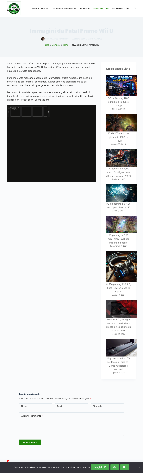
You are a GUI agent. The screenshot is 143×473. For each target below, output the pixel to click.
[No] (139, 467)
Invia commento (30, 442)
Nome (24, 406)
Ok (114, 467)
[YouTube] (8, 461)
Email (59, 406)
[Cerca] (135, 8)
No (124, 467)
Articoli (92, 39)
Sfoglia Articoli (101, 8)
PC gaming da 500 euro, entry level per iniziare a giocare (118, 239)
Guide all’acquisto (41, 8)
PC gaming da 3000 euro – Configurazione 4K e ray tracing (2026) (118, 172)
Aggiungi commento (32, 415)
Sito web (97, 406)
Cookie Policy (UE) (120, 8)
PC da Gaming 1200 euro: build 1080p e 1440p (118, 102)
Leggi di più (100, 467)
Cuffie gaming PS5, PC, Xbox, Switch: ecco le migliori (118, 288)
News (99, 39)
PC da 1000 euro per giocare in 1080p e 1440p (118, 137)
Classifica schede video (64, 8)
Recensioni (85, 8)
